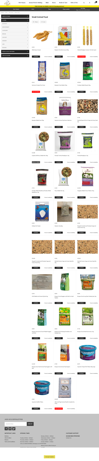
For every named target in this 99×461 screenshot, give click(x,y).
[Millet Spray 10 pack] (42, 35)
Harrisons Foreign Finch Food (38, 85)
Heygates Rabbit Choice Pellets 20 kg (85, 190)
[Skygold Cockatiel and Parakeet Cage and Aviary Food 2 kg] (87, 212)
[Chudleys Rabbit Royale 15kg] (87, 71)
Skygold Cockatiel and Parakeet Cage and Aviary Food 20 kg (41, 262)
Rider (47, 2)
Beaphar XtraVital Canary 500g (62, 49)
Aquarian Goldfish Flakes (37, 402)
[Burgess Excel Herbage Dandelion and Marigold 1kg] (65, 317)
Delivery (7, 436)
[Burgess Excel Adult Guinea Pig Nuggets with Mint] (42, 352)
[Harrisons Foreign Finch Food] (42, 71)
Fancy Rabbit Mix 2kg (59, 190)
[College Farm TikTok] (13, 428)
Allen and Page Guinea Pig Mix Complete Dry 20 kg (65, 402)
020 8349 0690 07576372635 (73, 436)
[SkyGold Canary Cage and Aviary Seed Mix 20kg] (87, 247)
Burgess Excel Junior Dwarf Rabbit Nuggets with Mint (41, 332)
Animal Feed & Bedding (35, 2)
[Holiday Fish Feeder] (42, 212)
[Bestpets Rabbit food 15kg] (42, 106)
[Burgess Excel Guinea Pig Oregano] (65, 352)
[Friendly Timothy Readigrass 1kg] (65, 141)
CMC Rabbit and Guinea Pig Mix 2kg (40, 296)
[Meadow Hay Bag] (65, 212)
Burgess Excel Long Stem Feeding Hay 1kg (86, 296)
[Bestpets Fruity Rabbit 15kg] (65, 71)
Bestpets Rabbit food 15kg (38, 120)
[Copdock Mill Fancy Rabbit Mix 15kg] (42, 141)
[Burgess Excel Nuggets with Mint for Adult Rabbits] (65, 282)
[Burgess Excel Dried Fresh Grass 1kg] (87, 317)
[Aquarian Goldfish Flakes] (42, 387)
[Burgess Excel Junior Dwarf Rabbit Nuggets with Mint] (42, 317)
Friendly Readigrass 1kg (82, 155)
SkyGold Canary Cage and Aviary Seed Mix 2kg (64, 262)
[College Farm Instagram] (10, 428)
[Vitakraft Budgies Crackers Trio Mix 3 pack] (87, 35)
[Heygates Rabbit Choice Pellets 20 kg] (87, 176)
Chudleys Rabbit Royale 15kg (83, 85)
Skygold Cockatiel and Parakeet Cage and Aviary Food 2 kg (86, 226)
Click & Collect (8, 438)
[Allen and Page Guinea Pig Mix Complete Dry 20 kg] (65, 387)
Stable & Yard (63, 2)
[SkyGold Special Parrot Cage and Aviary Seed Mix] (87, 106)
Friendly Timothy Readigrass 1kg (62, 155)
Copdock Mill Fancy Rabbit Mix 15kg (40, 155)
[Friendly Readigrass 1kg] (87, 141)
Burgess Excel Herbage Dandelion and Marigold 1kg (63, 332)
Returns (6, 439)
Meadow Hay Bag (59, 226)
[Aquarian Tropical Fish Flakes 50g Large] (87, 352)
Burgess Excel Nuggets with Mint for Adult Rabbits (64, 297)
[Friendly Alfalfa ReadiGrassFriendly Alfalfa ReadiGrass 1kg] (42, 176)
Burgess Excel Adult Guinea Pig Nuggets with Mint (42, 367)
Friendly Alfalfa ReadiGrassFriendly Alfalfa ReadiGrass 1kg (41, 191)
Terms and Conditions (10, 441)
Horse (54, 2)
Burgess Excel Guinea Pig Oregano (62, 366)
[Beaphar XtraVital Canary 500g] (65, 35)
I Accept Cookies (49, 457)
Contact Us (68, 438)
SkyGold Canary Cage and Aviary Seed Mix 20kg (86, 262)
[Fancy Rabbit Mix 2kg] (65, 176)
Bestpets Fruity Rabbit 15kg (61, 85)
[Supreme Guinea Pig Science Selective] (65, 106)
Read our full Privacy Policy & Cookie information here (49, 453)
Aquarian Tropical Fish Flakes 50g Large (86, 366)
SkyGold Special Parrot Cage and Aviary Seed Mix (87, 121)
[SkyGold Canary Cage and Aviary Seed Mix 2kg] (65, 247)
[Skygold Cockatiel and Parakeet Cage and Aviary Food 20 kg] (42, 247)
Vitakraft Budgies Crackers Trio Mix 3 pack (86, 49)
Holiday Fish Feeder (36, 226)
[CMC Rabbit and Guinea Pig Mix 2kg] (42, 282)
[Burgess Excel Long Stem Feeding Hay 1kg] (87, 282)
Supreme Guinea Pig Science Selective (63, 120)
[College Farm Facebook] (6, 428)
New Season (22, 2)
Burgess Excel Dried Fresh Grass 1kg (85, 331)
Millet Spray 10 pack (36, 49)
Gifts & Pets (74, 2)
